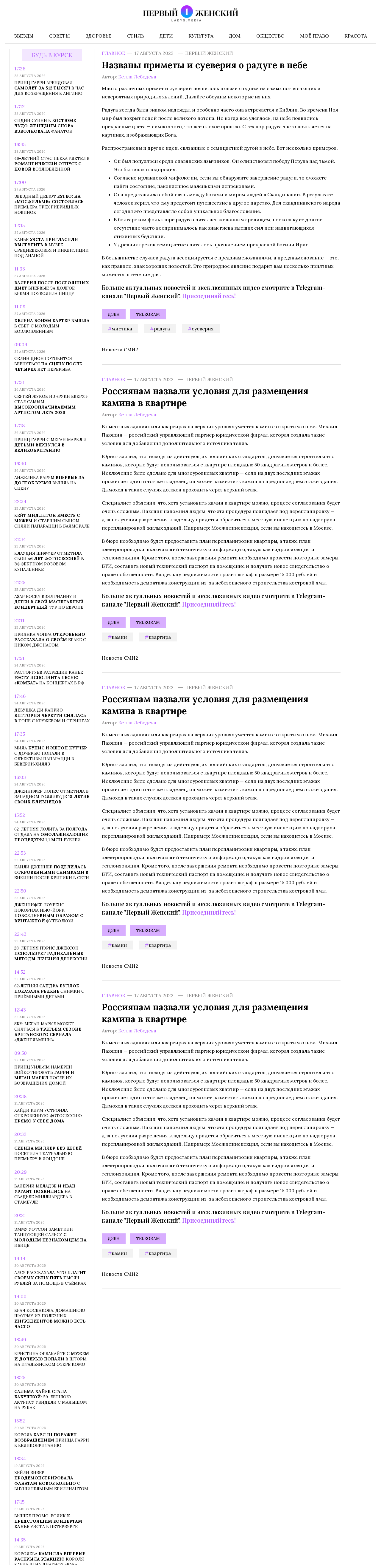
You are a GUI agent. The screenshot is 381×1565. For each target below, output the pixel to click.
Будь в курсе (52, 55)
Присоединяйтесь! (209, 296)
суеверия (203, 329)
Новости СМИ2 (120, 349)
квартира (160, 637)
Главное (113, 53)
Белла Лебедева (137, 77)
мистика (122, 329)
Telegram (148, 314)
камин (119, 637)
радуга (162, 329)
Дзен (114, 314)
